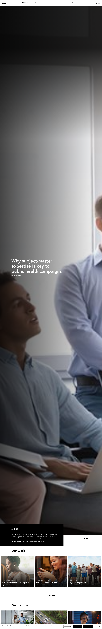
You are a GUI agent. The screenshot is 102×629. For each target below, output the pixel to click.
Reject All (78, 626)
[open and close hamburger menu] (99, 3)
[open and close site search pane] (96, 3)
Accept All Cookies (88, 626)
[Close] (99, 626)
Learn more (41, 541)
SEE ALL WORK (51, 595)
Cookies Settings (67, 626)
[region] (51, 626)
